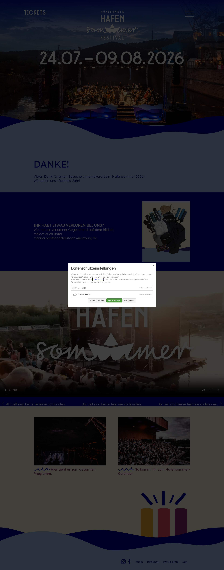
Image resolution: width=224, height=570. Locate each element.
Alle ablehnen (129, 300)
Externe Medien (84, 294)
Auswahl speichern (97, 300)
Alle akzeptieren (114, 300)
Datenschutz (98, 279)
